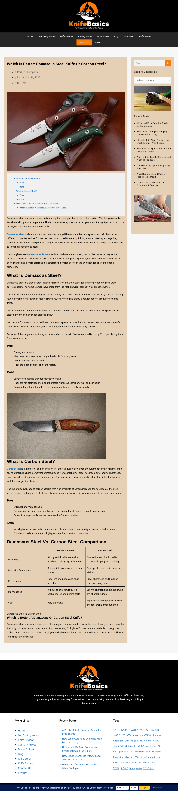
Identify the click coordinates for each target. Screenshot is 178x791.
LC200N (150, 751)
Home (30, 36)
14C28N (132, 729)
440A (139, 729)
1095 (115, 735)
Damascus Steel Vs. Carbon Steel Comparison (37, 203)
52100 (122, 735)
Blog (116, 36)
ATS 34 (147, 735)
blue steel (156, 735)
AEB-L (129, 735)
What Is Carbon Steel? (26, 191)
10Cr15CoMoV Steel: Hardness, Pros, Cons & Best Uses (152, 184)
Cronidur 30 (134, 746)
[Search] (168, 63)
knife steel (140, 751)
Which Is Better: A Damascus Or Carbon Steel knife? (43, 208)
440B (145, 729)
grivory (121, 751)
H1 (128, 751)
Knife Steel (129, 36)
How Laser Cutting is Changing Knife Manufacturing (152, 133)
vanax (139, 768)
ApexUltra (138, 735)
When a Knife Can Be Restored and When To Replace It (154, 158)
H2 (132, 751)
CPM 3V (141, 740)
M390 (158, 751)
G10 (115, 751)
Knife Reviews (66, 36)
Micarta (128, 757)
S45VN (146, 762)
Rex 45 (116, 762)
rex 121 (124, 762)
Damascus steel (15, 234)
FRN (159, 746)
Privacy (98, 42)
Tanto (132, 768)
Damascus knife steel (38, 254)
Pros (21, 182)
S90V (153, 762)
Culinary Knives (85, 36)
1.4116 (116, 729)
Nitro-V (143, 757)
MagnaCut (118, 757)
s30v (131, 762)
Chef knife (118, 740)
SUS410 (124, 768)
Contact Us (84, 42)
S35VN (138, 762)
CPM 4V (150, 740)
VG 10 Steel (148, 768)
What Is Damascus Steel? (28, 178)
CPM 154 (122, 746)
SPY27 (116, 768)
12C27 (124, 729)
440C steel (154, 729)
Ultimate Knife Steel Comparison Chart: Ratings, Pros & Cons (153, 141)
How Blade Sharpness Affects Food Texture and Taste (154, 150)
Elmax (153, 746)
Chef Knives (130, 740)
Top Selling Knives (46, 36)
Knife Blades (145, 36)
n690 (136, 757)
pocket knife (154, 757)
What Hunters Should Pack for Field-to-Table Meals (152, 175)
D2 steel (145, 746)
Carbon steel (14, 468)
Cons (21, 187)
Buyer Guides (103, 36)
